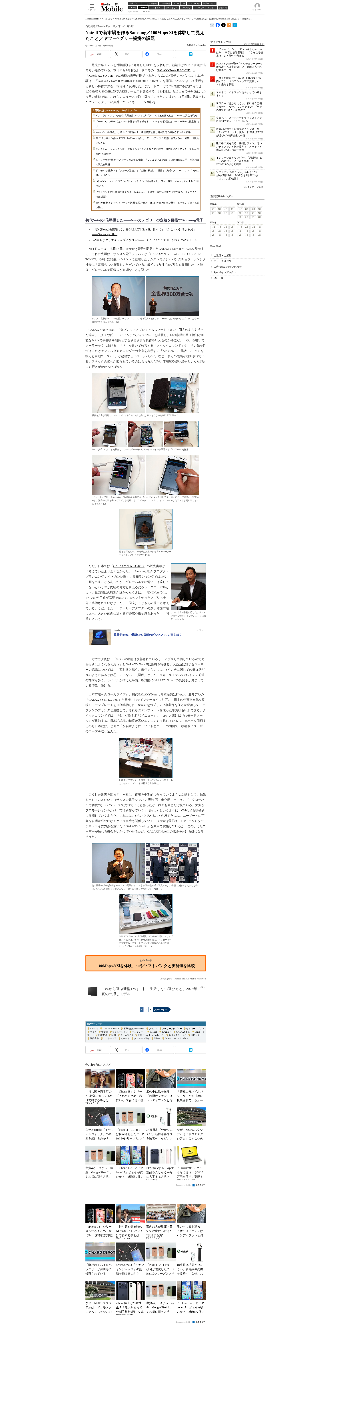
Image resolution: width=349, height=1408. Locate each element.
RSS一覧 (218, 278)
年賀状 (104, 1032)
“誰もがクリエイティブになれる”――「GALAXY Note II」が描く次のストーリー (148, 240)
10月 (253, 209)
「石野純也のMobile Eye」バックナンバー (114, 110)
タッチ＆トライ (141, 1038)
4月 (213, 213)
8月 (213, 209)
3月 (219, 213)
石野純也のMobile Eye (133, 1028)
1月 (232, 213)
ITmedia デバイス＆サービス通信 (212, 24)
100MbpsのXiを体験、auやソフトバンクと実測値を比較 (146, 966)
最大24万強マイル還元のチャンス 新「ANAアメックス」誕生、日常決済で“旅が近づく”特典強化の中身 (239, 132)
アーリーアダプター (172, 1028)
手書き (93, 1032)
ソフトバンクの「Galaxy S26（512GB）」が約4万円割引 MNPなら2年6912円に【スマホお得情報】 (239, 175)
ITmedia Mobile (92, 18)
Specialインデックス (225, 272)
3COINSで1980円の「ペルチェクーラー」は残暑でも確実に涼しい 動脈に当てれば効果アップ (239, 67)
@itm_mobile (223, 24)
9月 (259, 209)
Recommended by (184, 1185)
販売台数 (94, 1038)
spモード (125, 1038)
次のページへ (160, 1009)
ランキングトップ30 (253, 187)
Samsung (94, 1028)
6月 (225, 209)
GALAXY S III (183, 1032)
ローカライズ (126, 1035)
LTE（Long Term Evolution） (151, 1035)
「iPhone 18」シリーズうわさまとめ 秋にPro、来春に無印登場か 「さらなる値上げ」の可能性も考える (239, 52)
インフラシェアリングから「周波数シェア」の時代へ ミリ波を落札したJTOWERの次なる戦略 (146, 115)
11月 (247, 209)
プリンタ (153, 1028)
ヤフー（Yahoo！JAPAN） (177, 1038)
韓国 (113, 1035)
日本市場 (102, 1035)
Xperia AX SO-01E (101, 75)
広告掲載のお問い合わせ (228, 266)
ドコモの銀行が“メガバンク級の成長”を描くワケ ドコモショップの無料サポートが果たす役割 (239, 81)
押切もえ (195, 1035)
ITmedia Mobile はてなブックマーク (234, 24)
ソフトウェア (110, 1038)
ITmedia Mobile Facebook (218, 24)
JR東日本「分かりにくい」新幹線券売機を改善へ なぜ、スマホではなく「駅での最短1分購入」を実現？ (239, 106)
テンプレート (138, 1032)
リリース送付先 (222, 261)
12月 (240, 209)
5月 (232, 209)
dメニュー (167, 1032)
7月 (219, 209)
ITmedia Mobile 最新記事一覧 (229, 24)
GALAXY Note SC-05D (128, 566)
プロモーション (120, 1032)
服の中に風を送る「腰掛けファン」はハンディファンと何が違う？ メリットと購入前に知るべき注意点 (239, 146)
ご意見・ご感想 (222, 255)
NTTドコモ (107, 18)
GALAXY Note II (111, 1028)
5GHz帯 (153, 1032)
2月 (225, 213)
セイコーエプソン (195, 1028)
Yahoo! (157, 1038)
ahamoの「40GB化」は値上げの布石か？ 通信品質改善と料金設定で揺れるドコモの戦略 (143, 132)
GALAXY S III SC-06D (103, 699)
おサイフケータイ (177, 1035)
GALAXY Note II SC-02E (173, 70)
